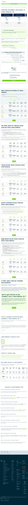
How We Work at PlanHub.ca (19, 474)
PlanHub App (18, 476)
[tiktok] (24, 463)
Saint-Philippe (7, 356)
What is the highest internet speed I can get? (8, 395)
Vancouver (12, 464)
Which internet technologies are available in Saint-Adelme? (10, 420)
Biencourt (12, 355)
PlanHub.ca (12, 62)
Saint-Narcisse (8, 355)
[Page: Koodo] (3, 151)
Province (23, 475)
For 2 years (17, 181)
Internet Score (7, 344)
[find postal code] (18, 35)
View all (14, 100)
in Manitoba (4, 465)
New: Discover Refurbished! (14, 3)
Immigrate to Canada (19, 462)
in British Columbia (5, 464)
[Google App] (24, 469)
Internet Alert (14, 307)
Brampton (12, 473)
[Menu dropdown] (23, 1)
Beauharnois (3, 356)
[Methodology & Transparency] (15, 45)
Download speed (10, 181)
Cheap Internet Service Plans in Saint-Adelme (20, 7)
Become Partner (18, 481)
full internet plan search (10, 255)
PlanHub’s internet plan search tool (14, 136)
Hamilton (12, 476)
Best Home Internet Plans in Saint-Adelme (7, 7)
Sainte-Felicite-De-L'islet (17, 356)
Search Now (13, 80)
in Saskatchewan (5, 479)
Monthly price (25, 181)
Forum (17, 464)
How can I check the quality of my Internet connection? (10, 440)
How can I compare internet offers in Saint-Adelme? (9, 426)
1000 (18, 397)
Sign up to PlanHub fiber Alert (21, 284)
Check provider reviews (6, 211)
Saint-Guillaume (3, 355)
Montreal (12, 465)
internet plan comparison (20, 410)
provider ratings (15, 139)
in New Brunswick (5, 467)
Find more (14, 120)
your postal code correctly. (21, 210)
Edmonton (12, 468)
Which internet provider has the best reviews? (8, 414)
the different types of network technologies (16, 212)
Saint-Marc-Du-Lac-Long (4, 357)
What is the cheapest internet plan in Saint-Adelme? (9, 401)
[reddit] (25, 463)
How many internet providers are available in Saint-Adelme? (10, 389)
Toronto (12, 462)
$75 (22, 404)
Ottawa (12, 470)
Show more (14, 161)
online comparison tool (23, 428)
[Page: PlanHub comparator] (4, 1)
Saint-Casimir (12, 356)
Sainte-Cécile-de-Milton (12, 357)
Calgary (12, 467)
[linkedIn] (23, 463)
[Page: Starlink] (2, 106)
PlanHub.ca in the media (19, 484)
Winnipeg (12, 479)
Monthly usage (14, 181)
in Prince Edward (5, 476)
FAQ (17, 465)
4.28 (4, 416)
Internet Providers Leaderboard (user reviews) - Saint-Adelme (10, 42)
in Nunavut (4, 473)
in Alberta (4, 462)
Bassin (23, 355)
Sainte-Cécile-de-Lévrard (18, 355)
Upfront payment (21, 181)
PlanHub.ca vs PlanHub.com (18, 488)
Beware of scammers (18, 486)
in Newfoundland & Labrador (6, 468)
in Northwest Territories (6, 470)
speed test (13, 398)
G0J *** (3, 323)
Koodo (13, 94)
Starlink (21, 60)
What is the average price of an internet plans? (8, 433)
